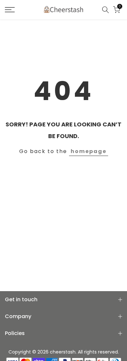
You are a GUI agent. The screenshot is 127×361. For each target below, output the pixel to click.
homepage (88, 151)
